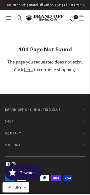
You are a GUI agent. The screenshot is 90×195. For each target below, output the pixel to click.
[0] (72, 18)
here (28, 69)
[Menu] (8, 18)
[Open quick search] (19, 18)
